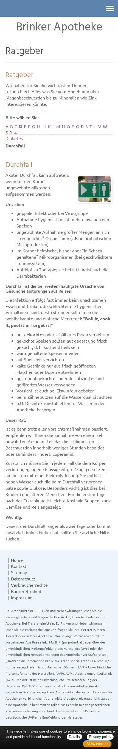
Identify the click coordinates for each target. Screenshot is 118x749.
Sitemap (19, 572)
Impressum (22, 597)
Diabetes (14, 138)
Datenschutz (23, 578)
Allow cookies (97, 744)
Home (17, 560)
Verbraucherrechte (29, 585)
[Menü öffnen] (110, 8)
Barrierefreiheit (26, 591)
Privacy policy (100, 737)
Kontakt (18, 566)
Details (74, 737)
